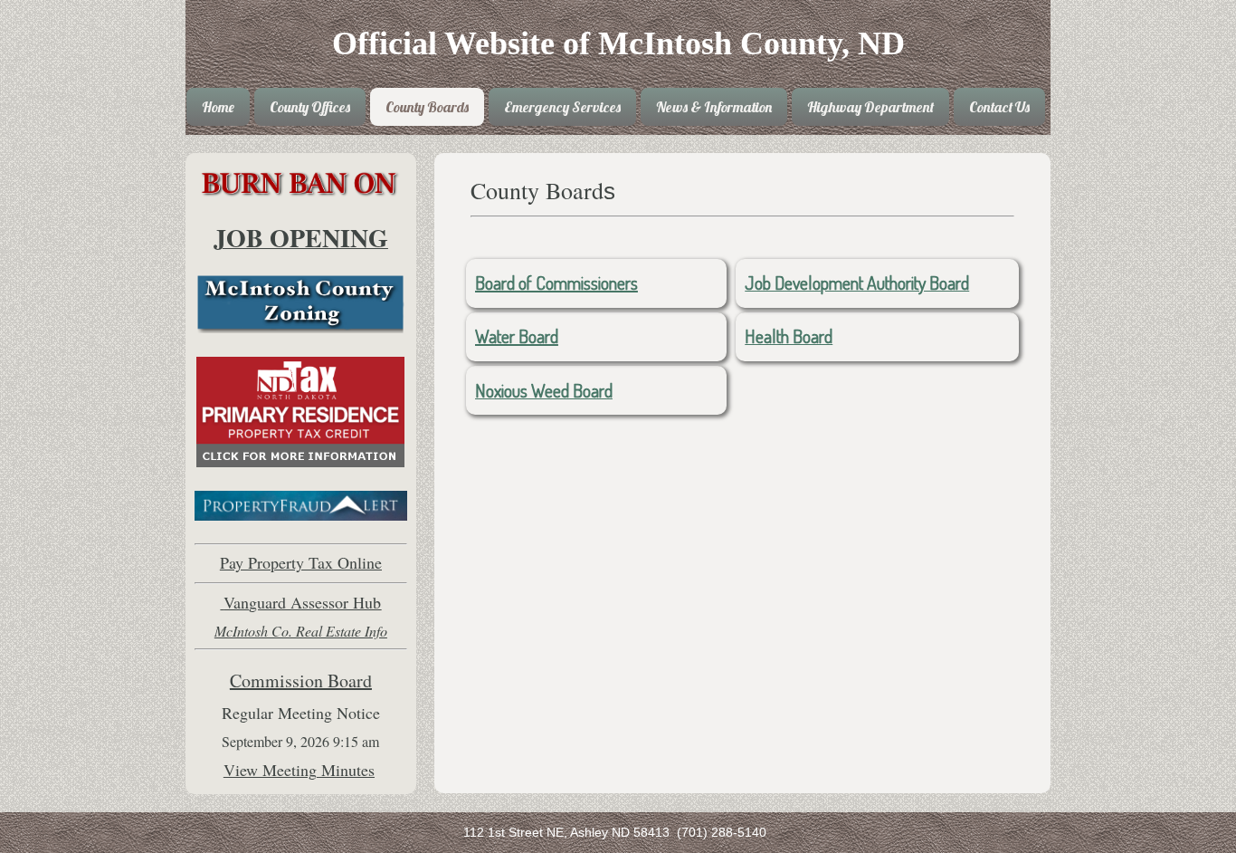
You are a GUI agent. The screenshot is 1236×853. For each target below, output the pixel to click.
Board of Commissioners (556, 282)
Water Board (516, 336)
